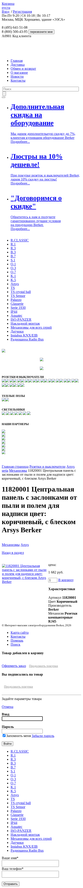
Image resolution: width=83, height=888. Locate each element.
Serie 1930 (18, 308)
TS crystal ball (21, 292)
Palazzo (16, 300)
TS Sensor (18, 296)
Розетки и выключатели (47, 466)
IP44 (14, 311)
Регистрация (22, 11)
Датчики (17, 331)
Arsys (15, 284)
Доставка (18, 64)
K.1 (13, 276)
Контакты (18, 80)
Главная (17, 61)
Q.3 (13, 268)
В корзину (66, 580)
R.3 (13, 248)
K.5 (13, 280)
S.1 (13, 260)
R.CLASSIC (20, 240)
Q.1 (13, 264)
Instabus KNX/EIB (24, 335)
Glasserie (17, 304)
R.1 (13, 244)
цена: (52, 565)
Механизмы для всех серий (31, 327)
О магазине (19, 72)
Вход (5, 11)
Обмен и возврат (23, 68)
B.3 (13, 252)
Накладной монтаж (25, 323)
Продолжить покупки (43, 666)
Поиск (15, 644)
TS (13, 288)
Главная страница (15, 466)
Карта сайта (20, 632)
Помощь (17, 640)
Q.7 (13, 272)
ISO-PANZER (21, 319)
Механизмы (18, 470)
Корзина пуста (8, 5)
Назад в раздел (13, 553)
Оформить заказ (14, 666)
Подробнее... (20, 142)
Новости (17, 76)
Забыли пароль (43, 736)
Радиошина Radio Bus (27, 339)
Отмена (7, 707)
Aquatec (16, 315)
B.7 (13, 256)
